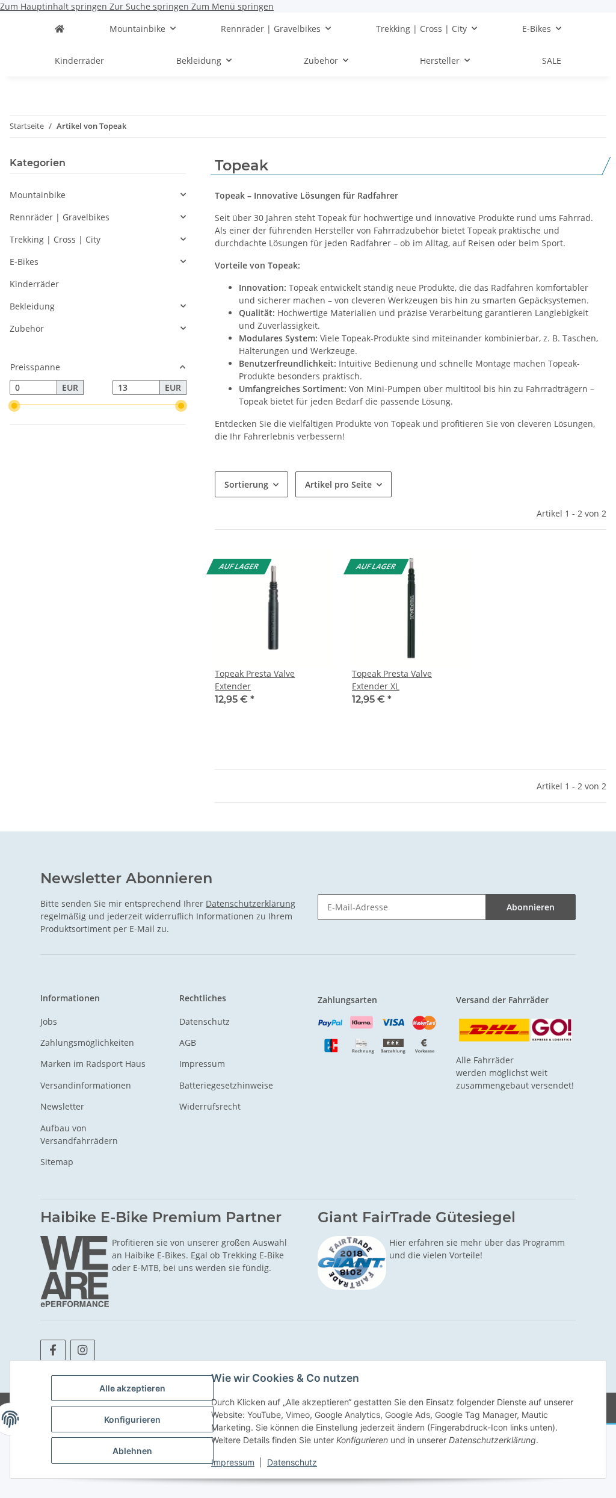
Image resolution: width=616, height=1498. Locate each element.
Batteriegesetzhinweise (226, 1085)
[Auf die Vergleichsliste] (312, 569)
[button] (274, 635)
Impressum (232, 1462)
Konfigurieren (132, 1419)
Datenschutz (292, 1462)
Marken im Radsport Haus (93, 1063)
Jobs (48, 1021)
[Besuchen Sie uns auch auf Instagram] (82, 1350)
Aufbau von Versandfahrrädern (79, 1134)
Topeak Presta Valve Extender (255, 680)
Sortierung (246, 484)
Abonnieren (531, 907)
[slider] (14, 406)
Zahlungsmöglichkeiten (87, 1042)
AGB (187, 1042)
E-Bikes (24, 261)
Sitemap (56, 1161)
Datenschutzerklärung (250, 903)
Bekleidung (32, 306)
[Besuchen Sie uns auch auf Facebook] (52, 1350)
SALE (551, 60)
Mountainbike (38, 194)
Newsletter (62, 1106)
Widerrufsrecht (210, 1106)
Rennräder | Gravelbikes (59, 217)
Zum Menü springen (232, 6)
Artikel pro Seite (338, 484)
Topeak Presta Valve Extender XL (392, 680)
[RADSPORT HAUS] (59, 29)
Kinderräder (34, 284)
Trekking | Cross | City (55, 239)
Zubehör (27, 328)
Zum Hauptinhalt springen (54, 6)
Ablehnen (132, 1451)
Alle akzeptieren (132, 1388)
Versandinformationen (85, 1085)
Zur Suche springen (150, 6)
